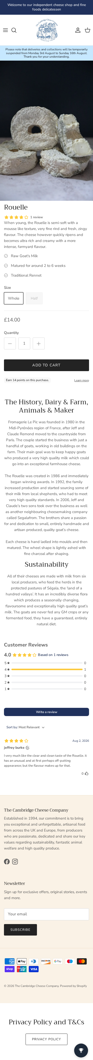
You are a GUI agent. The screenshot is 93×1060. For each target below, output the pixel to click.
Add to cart (46, 365)
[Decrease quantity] (10, 343)
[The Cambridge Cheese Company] (46, 30)
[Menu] (5, 30)
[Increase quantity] (39, 343)
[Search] (16, 30)
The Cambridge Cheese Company (37, 986)
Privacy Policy (46, 1039)
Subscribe (20, 930)
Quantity (11, 332)
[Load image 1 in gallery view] (46, 131)
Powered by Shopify (73, 986)
